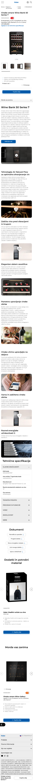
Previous (1, 589)
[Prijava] (28, 2)
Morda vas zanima (7, 100)
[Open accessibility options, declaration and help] (1, 724)
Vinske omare (19, 7)
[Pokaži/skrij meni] (2, 2)
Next (31, 589)
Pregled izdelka (15, 538)
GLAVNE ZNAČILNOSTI (11, 467)
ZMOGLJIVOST (8, 515)
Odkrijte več (8, 141)
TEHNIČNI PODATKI (10, 500)
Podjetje (4, 740)
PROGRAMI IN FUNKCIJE (11, 505)
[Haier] (16, 2)
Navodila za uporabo (15, 534)
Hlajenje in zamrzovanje (9, 7)
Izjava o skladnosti (15, 551)
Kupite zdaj (16, 92)
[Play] (16, 155)
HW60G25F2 (6, 692)
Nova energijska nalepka (15, 543)
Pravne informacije (7, 744)
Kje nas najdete (6, 748)
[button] (4, 724)
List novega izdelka (16, 547)
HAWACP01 (6, 608)
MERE (5, 520)
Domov (3, 7)
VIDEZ (5, 510)
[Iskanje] (31, 2)
